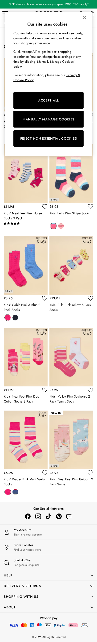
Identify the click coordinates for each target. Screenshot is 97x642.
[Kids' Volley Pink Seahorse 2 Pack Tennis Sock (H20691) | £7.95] (71, 357)
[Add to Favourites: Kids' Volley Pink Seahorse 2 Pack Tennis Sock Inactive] (90, 390)
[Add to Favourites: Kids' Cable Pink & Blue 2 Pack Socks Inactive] (45, 298)
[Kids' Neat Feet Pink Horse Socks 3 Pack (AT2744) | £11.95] (26, 173)
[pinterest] (59, 516)
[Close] (84, 17)
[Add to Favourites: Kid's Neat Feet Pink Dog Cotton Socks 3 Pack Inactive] (45, 390)
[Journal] (69, 516)
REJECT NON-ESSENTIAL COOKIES (48, 138)
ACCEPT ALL (48, 100)
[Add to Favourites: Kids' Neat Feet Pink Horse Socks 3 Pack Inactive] (45, 206)
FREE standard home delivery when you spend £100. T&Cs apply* (48, 4)
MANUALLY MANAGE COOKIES (48, 119)
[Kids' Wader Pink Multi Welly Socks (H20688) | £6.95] (26, 440)
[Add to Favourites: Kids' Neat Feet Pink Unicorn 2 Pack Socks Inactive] (90, 473)
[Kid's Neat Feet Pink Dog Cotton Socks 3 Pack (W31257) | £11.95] (26, 357)
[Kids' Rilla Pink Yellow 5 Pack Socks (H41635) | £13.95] (71, 265)
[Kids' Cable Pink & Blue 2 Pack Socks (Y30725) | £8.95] (26, 265)
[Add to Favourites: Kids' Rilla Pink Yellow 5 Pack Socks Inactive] (90, 298)
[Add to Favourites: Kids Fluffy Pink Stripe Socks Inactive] (90, 206)
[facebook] (28, 516)
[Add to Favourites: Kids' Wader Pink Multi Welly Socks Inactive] (45, 473)
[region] (48, 84)
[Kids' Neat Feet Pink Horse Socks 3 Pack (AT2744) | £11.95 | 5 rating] (26, 224)
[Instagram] (38, 516)
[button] (48, 575)
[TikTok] (48, 516)
